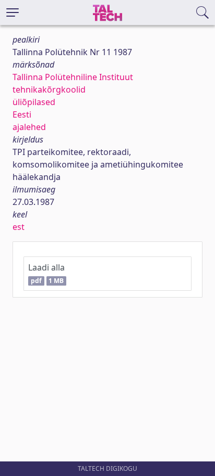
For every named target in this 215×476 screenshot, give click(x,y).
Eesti (22, 114)
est (19, 227)
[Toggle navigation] (12, 12)
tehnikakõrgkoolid (49, 89)
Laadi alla (46, 273)
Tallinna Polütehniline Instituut (73, 77)
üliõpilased (34, 102)
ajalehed (29, 127)
